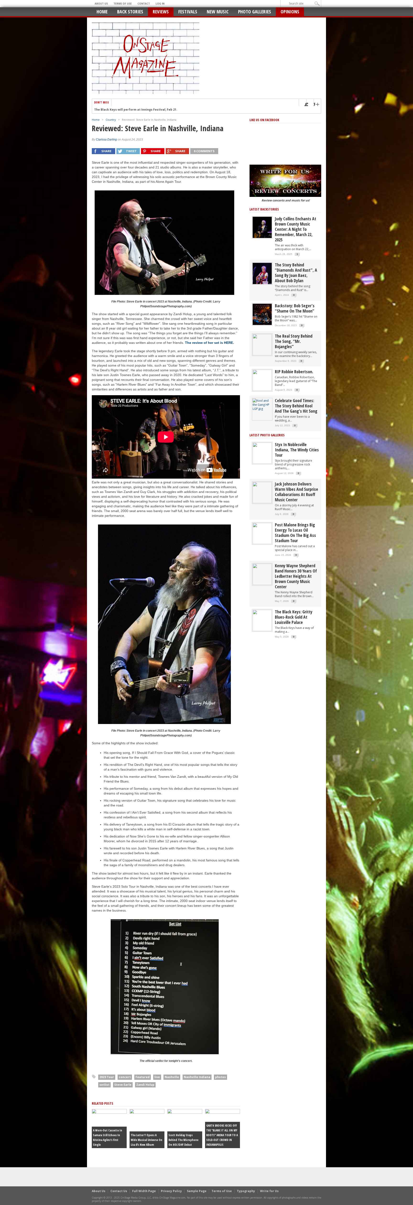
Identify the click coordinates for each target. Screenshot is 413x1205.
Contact (143, 3)
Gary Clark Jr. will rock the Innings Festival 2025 (130, 109)
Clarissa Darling (106, 139)
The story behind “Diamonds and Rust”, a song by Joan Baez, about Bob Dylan (296, 272)
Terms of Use (123, 3)
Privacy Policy (171, 1191)
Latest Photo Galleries (267, 435)
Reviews (161, 11)
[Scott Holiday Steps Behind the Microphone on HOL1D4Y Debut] (184, 1128)
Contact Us (118, 1191)
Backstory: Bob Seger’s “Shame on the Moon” (295, 308)
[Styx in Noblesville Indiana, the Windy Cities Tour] (262, 453)
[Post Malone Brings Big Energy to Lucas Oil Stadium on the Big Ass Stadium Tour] (262, 533)
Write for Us (269, 1191)
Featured (143, 1077)
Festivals (187, 11)
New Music (217, 11)
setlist (104, 1085)
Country (111, 119)
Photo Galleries (254, 11)
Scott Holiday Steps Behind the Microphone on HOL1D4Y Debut (183, 1140)
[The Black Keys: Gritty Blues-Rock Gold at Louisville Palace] (262, 620)
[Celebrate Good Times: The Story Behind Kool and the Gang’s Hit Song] (262, 404)
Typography (246, 1191)
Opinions (290, 11)
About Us (101, 3)
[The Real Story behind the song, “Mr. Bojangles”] (262, 344)
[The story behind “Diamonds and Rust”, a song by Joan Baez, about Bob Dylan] (262, 273)
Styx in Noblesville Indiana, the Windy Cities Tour (297, 450)
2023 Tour (106, 1077)
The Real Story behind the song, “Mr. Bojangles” (293, 341)
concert (125, 1077)
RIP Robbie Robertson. (294, 371)
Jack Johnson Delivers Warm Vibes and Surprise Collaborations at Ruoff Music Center (296, 491)
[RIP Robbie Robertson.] (262, 380)
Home (102, 11)
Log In (160, 3)
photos (220, 1077)
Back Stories (130, 11)
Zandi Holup (145, 1085)
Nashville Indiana (197, 1077)
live (157, 1077)
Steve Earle (122, 1085)
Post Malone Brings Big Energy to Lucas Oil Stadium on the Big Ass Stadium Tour (295, 532)
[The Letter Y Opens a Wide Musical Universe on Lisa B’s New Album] (147, 1128)
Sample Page (196, 1191)
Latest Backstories (264, 209)
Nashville (172, 1077)
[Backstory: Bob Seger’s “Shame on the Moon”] (262, 314)
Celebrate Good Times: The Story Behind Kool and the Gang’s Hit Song (296, 406)
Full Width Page (144, 1191)
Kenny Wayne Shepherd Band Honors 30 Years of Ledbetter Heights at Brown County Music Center (296, 576)
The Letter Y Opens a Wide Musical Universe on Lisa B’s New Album (146, 1140)
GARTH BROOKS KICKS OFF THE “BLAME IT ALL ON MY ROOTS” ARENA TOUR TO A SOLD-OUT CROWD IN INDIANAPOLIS (222, 1135)
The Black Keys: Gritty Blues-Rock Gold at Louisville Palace (293, 617)
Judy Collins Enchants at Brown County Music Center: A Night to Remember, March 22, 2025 (295, 229)
